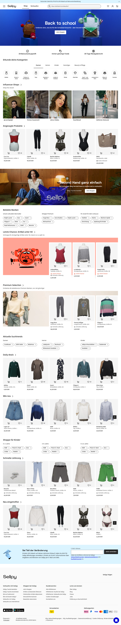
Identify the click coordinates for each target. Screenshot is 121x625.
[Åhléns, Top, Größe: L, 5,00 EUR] (83, 410)
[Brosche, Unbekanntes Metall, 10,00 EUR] (14, 472)
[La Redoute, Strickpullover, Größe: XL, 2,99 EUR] (83, 253)
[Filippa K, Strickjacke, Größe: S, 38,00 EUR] (83, 369)
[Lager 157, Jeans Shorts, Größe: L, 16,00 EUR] (14, 410)
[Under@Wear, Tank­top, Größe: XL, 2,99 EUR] (60, 253)
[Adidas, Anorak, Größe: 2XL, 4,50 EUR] (14, 369)
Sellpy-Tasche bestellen (10, 589)
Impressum (49, 620)
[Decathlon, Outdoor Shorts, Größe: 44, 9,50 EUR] (60, 472)
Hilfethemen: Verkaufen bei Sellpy (56, 594)
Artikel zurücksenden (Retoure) (32, 592)
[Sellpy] (12, 6)
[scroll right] (114, 106)
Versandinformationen (30, 597)
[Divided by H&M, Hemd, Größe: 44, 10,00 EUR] (107, 410)
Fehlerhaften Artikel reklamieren (32, 594)
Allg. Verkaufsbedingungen (53, 618)
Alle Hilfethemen (51, 589)
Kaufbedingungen (76, 559)
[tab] (38, 65)
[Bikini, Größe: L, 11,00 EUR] (107, 516)
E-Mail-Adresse (75, 548)
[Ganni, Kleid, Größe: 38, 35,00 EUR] (37, 369)
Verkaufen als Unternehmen (11, 601)
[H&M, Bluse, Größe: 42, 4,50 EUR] (60, 410)
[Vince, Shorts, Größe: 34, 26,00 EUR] (37, 516)
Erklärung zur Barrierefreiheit (78, 599)
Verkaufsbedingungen (77, 557)
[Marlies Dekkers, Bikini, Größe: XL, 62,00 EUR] (60, 140)
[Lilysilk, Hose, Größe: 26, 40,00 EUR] (37, 140)
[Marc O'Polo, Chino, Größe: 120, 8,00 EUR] (37, 472)
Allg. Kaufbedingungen (70, 618)
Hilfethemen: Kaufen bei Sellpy (55, 592)
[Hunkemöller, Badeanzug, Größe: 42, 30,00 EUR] (83, 140)
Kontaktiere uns (50, 599)
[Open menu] (4, 6)
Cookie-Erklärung (98, 618)
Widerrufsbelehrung (110, 618)
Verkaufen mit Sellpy (9, 599)
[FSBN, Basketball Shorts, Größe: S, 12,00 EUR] (107, 472)
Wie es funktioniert (8, 594)
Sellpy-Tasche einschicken (11, 592)
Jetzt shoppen (27, 589)
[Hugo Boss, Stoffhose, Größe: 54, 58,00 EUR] (60, 306)
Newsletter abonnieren (30, 599)
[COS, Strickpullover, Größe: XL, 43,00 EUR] (37, 410)
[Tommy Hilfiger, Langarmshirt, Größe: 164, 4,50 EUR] (83, 306)
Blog (71, 592)
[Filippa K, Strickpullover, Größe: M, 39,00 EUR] (107, 306)
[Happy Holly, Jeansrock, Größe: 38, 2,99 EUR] (107, 253)
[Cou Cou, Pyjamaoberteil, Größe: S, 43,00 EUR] (14, 140)
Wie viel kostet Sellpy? (9, 597)
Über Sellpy (73, 589)
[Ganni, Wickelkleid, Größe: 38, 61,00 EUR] (60, 369)
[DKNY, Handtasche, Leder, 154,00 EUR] (107, 140)
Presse (72, 594)
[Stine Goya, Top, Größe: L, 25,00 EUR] (107, 369)
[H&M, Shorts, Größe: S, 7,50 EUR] (83, 472)
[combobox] (74, 6)
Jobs (71, 597)
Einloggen (6, 620)
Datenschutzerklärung (91, 557)
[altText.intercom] (116, 620)
